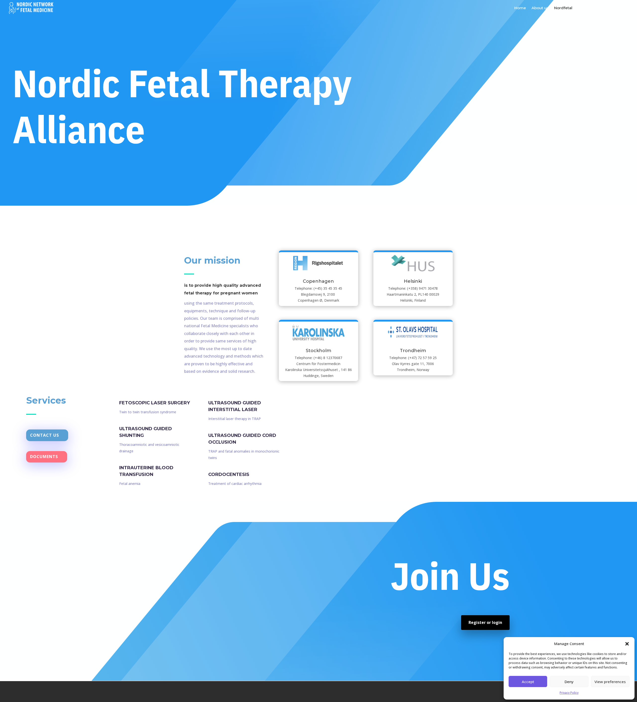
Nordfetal (563, 8)
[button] (627, 643)
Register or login (485, 622)
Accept (528, 681)
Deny (569, 681)
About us (540, 8)
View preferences (610, 681)
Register (621, 8)
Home (520, 8)
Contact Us (44, 435)
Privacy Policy (569, 693)
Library (584, 8)
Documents (44, 456)
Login (601, 8)
